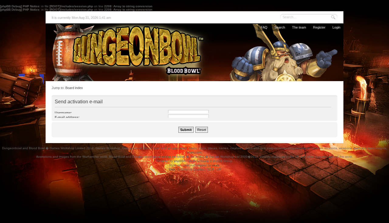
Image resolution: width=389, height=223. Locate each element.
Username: (63, 113)
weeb (215, 165)
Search (279, 27)
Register (319, 27)
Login (336, 27)
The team (299, 27)
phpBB (179, 161)
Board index (74, 88)
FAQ (264, 27)
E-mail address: (67, 117)
